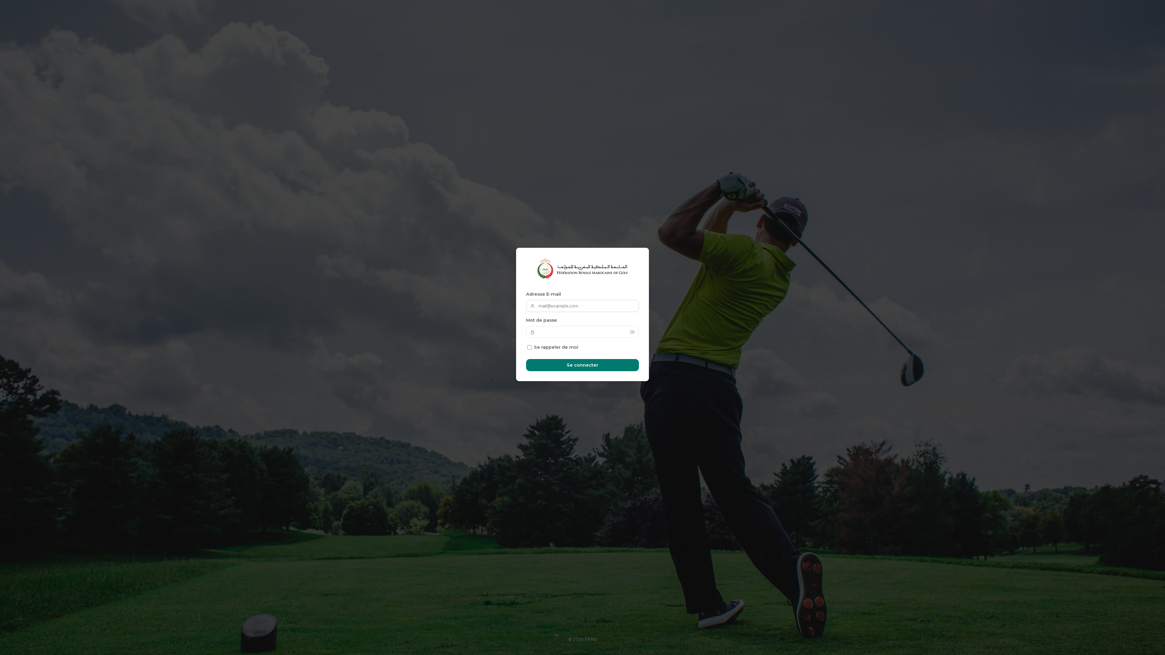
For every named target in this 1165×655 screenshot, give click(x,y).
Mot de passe (541, 320)
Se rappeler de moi (556, 347)
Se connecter (582, 365)
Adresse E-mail (543, 294)
